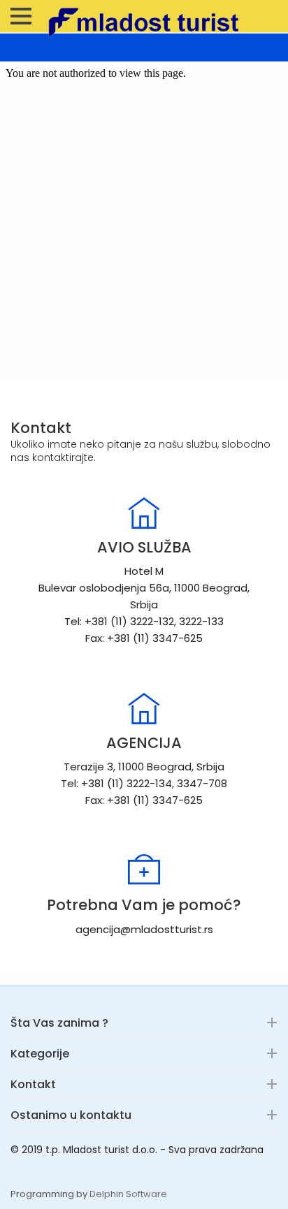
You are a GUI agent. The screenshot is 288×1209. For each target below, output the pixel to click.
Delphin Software (128, 1194)
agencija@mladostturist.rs (144, 929)
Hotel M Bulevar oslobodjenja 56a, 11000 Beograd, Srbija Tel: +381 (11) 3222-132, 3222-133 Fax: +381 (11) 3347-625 (144, 604)
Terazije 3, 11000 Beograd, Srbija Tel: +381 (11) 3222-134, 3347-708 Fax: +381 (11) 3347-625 (144, 783)
